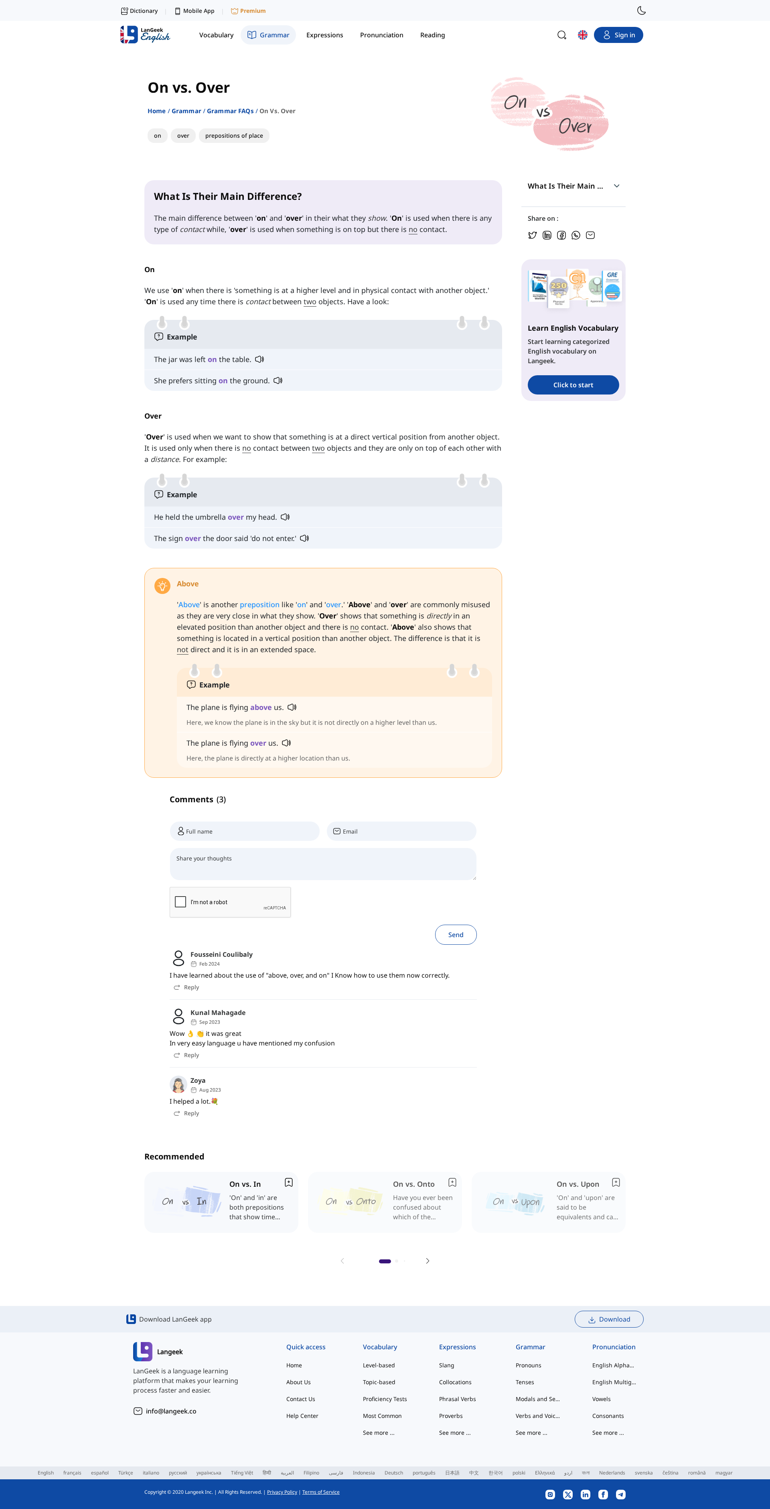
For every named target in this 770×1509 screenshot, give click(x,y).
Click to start (573, 384)
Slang (446, 1365)
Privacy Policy (282, 1492)
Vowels (601, 1399)
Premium (253, 10)
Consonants (608, 1416)
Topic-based (379, 1382)
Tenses (525, 1382)
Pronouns (528, 1365)
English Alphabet (614, 1365)
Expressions (457, 1346)
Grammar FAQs (230, 111)
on (301, 604)
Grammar (186, 111)
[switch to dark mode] (642, 10)
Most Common (382, 1416)
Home (157, 111)
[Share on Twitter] (532, 234)
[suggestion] (221, 1202)
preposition (260, 604)
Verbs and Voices (538, 1416)
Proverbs (451, 1416)
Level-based (379, 1365)
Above (189, 604)
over (333, 604)
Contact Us (300, 1399)
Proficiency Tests (385, 1399)
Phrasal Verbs (457, 1399)
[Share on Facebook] (561, 234)
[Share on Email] (590, 234)
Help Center (302, 1416)
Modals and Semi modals (538, 1399)
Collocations (455, 1382)
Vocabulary (380, 1346)
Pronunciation (614, 1346)
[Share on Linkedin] (547, 234)
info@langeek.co (171, 1411)
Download (614, 1319)
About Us (298, 1382)
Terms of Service (321, 1492)
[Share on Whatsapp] (576, 234)
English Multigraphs (614, 1382)
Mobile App (199, 10)
